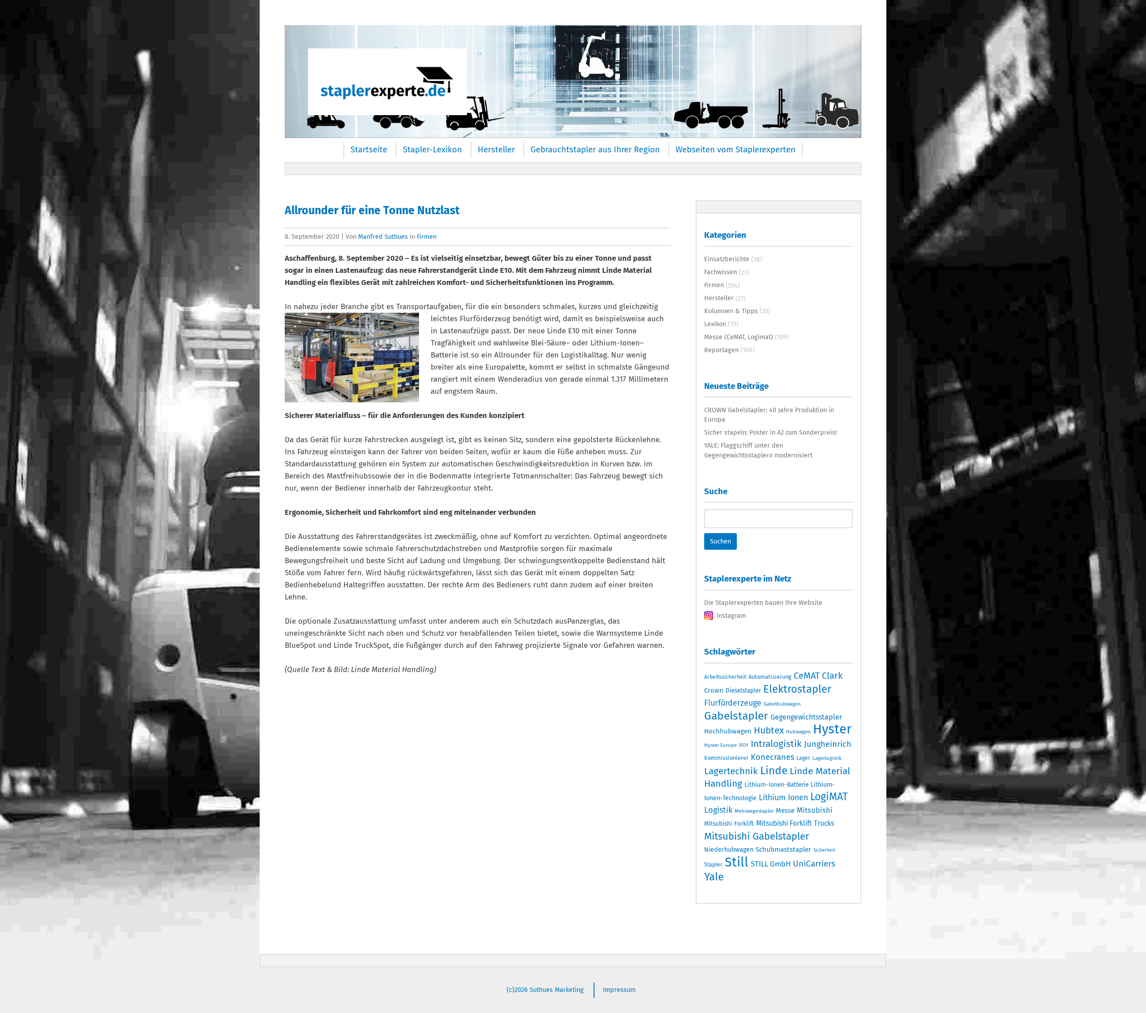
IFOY (743, 745)
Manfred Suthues (383, 237)
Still (736, 862)
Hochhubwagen (728, 731)
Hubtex (769, 730)
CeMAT (807, 675)
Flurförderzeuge (732, 703)
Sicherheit (824, 850)
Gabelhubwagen (782, 704)
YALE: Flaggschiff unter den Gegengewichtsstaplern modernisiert (758, 450)
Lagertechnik (731, 771)
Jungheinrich (827, 744)
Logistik (718, 810)
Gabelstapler (736, 716)
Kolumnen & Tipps (731, 311)
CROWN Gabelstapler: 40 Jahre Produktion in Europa (769, 415)
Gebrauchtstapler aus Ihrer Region (595, 150)
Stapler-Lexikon (432, 150)
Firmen (426, 237)
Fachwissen (720, 272)
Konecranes (772, 757)
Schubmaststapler (783, 849)
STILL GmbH (771, 863)
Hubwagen (798, 731)
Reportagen (721, 350)
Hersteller (496, 150)
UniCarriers (814, 863)
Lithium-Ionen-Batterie (776, 785)
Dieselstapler (743, 690)
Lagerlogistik (827, 758)
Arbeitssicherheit (725, 677)
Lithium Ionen (783, 797)
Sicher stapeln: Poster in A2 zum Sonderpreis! (770, 432)
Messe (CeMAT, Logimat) (738, 337)
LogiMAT (829, 796)
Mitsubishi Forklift (729, 824)
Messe (785, 810)
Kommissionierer (726, 757)
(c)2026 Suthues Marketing (545, 990)
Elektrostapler (797, 689)
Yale (714, 877)
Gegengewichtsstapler (806, 717)
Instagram (731, 616)
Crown (713, 690)
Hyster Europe (720, 745)
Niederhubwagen (728, 850)
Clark (832, 675)
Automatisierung (769, 676)
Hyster (832, 729)
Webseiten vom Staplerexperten (735, 150)
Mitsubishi (815, 810)
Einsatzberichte (726, 259)
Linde (773, 770)
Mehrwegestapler (754, 811)
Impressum (619, 990)
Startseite (369, 150)
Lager (803, 758)
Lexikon (715, 324)
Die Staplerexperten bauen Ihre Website (763, 603)
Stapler (713, 865)
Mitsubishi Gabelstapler (756, 836)
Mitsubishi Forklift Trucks (795, 823)
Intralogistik (776, 744)
